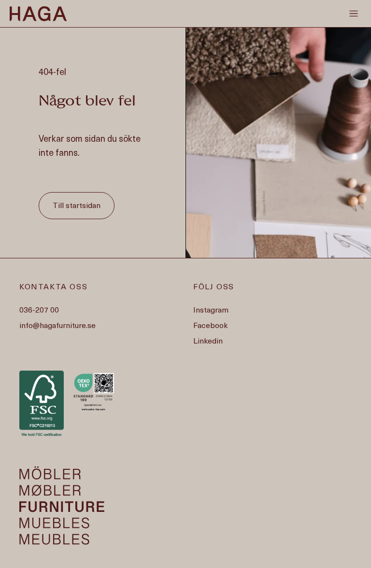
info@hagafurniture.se (57, 326)
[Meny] (353, 13)
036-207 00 (39, 310)
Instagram (210, 310)
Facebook (210, 326)
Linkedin (208, 341)
